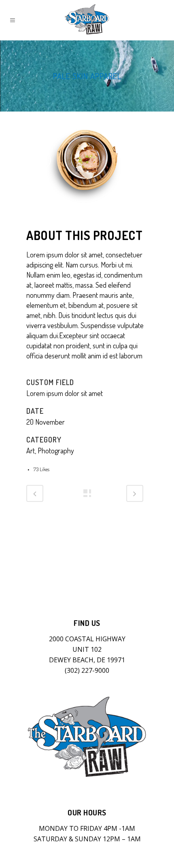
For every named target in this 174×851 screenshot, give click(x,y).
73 (41, 469)
